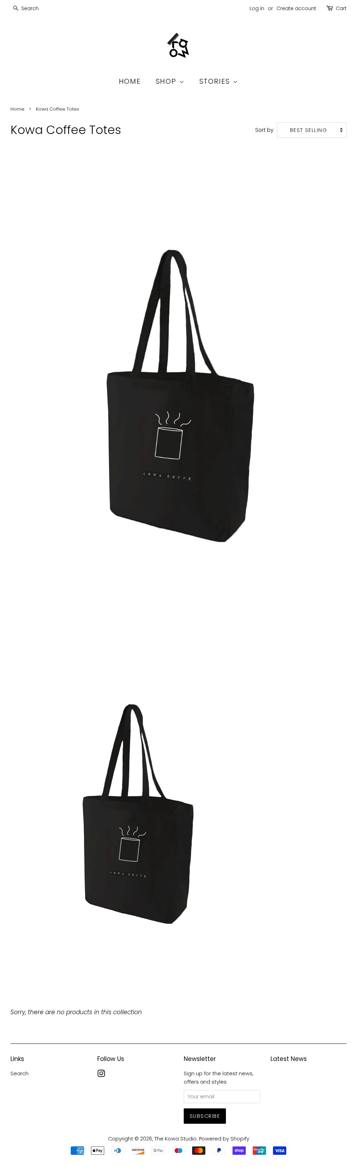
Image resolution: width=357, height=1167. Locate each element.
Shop (167, 81)
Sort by (264, 130)
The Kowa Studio (175, 1138)
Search (19, 1073)
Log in (257, 8)
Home (130, 81)
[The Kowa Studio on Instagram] (101, 1074)
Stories (216, 81)
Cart (341, 8)
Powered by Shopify (224, 1138)
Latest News (289, 1059)
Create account (296, 8)
